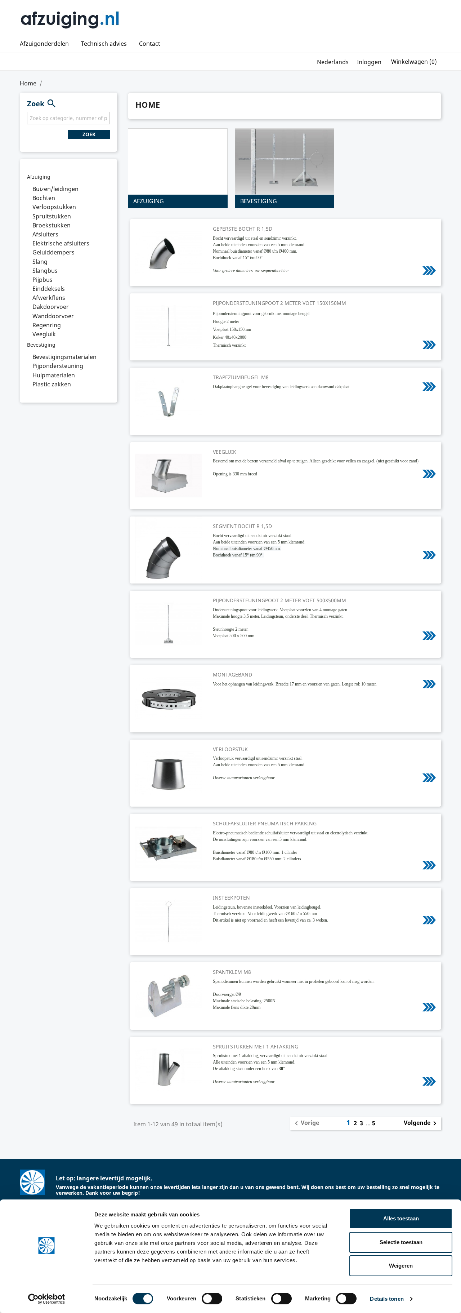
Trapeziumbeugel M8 (241, 377)
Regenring (46, 325)
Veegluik (44, 334)
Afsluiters (45, 234)
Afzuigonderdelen (44, 44)
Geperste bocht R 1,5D (242, 228)
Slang (40, 262)
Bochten (43, 198)
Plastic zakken (51, 384)
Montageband (232, 674)
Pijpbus (42, 280)
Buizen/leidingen (55, 189)
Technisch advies (104, 44)
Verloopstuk (230, 749)
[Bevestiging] (285, 161)
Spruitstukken (51, 216)
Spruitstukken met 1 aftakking (255, 1046)
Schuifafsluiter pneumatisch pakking (265, 823)
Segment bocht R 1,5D (242, 526)
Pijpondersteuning (57, 366)
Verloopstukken (54, 207)
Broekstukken (51, 225)
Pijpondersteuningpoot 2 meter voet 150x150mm (279, 303)
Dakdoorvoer (50, 307)
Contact (149, 44)
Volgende (421, 1123)
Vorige (305, 1123)
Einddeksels (48, 289)
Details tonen (386, 1299)
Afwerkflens (48, 298)
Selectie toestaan (401, 1242)
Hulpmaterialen (53, 375)
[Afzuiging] (178, 161)
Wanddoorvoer (53, 316)
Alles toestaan (401, 1218)
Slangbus (45, 271)
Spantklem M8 (232, 971)
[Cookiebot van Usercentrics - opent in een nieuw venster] (46, 1299)
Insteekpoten (231, 897)
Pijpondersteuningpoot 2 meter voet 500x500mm (279, 600)
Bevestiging (41, 344)
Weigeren (401, 1266)
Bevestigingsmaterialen (64, 357)
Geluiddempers (53, 252)
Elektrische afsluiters (60, 243)
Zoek (88, 134)
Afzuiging (38, 176)
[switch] (212, 1298)
